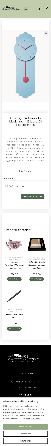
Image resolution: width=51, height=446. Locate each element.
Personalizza (25, 433)
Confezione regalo (16, 186)
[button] (26, 9)
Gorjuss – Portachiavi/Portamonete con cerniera (16, 265)
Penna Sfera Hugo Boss (14, 316)
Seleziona (14, 279)
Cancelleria (32, 257)
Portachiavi (17, 259)
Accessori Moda (10, 257)
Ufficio (43, 259)
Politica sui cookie (34, 418)
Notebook (36, 259)
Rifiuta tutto (25, 441)
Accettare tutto (25, 426)
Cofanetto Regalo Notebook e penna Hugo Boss (37, 265)
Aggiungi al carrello (33, 196)
